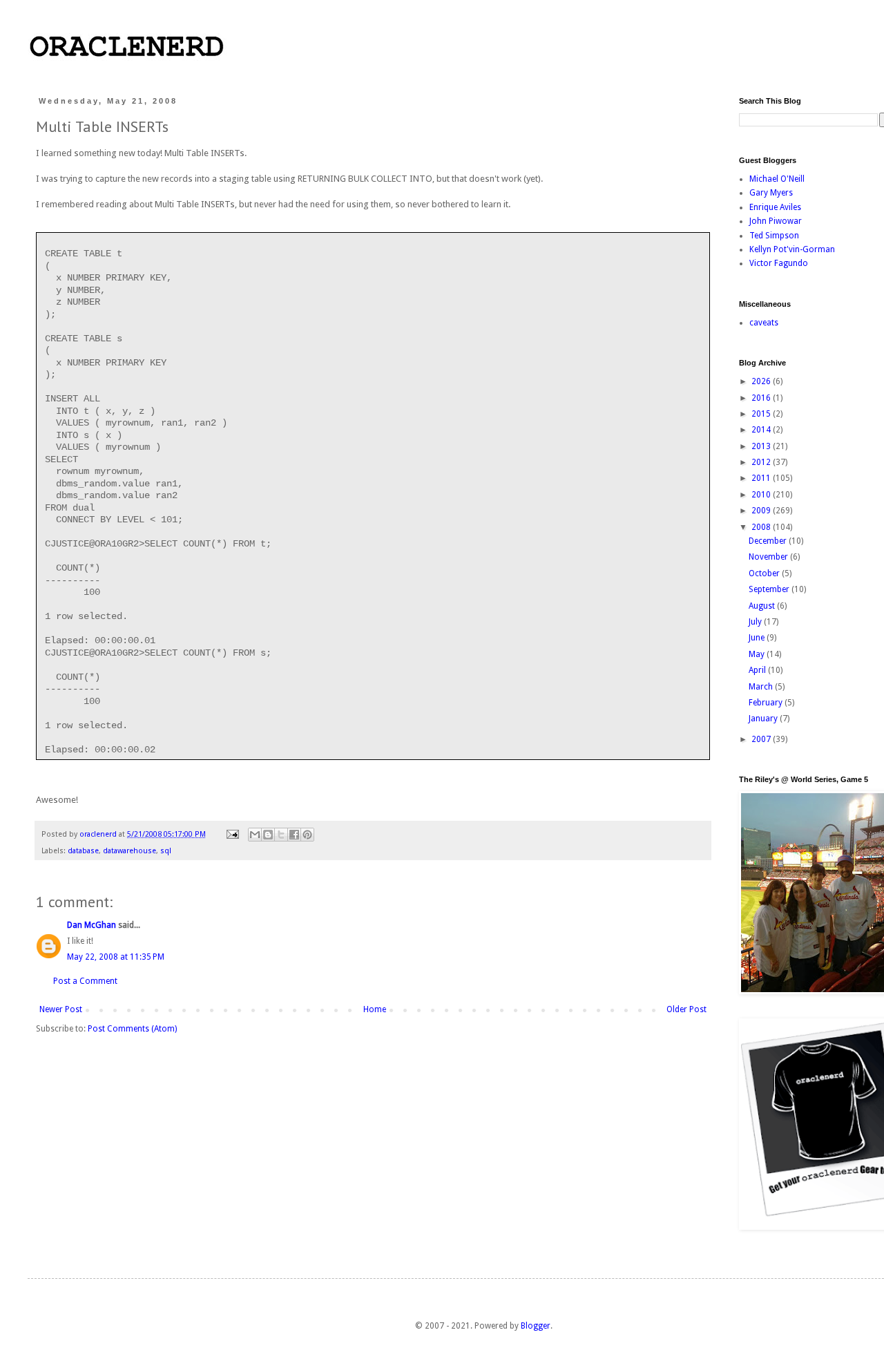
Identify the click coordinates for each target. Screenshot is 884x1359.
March (762, 687)
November (769, 557)
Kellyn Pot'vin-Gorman (792, 249)
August (763, 606)
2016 (762, 398)
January (764, 718)
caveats (763, 322)
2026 (762, 381)
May (758, 654)
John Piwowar (775, 221)
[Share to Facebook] (294, 835)
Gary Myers (771, 193)
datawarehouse (129, 850)
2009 (762, 510)
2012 (762, 462)
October (765, 573)
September (770, 589)
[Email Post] (232, 834)
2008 (762, 527)
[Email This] (255, 835)
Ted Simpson (774, 235)
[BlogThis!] (268, 835)
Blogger (535, 1326)
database (83, 850)
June (758, 638)
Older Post (686, 1009)
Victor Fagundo (778, 263)
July (756, 622)
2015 (762, 414)
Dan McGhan (91, 925)
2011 (762, 478)
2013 (762, 446)
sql (165, 850)
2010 (762, 495)
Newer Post (60, 1009)
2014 (762, 430)
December (769, 541)
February (767, 702)
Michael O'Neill (777, 179)
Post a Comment (85, 981)
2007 (762, 739)
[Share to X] (281, 835)
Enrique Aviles (775, 207)
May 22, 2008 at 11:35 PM (115, 957)
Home (374, 1009)
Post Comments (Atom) (132, 1029)
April (758, 670)
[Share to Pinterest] (307, 835)
